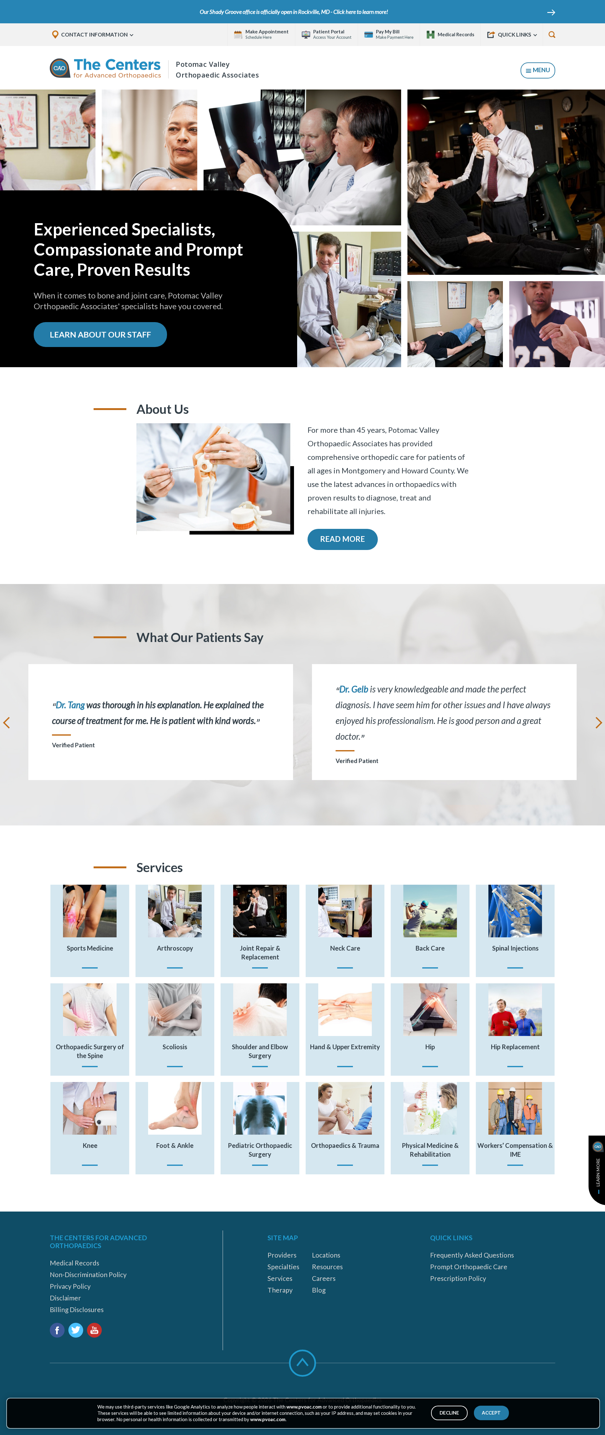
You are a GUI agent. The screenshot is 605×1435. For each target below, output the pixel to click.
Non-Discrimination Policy (88, 1274)
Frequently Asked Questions (472, 1255)
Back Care (430, 948)
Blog (319, 1290)
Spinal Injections (515, 948)
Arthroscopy (175, 948)
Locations (326, 1255)
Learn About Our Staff (100, 334)
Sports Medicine (90, 948)
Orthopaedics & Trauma (345, 1145)
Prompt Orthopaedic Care (468, 1266)
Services (280, 1278)
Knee (90, 1145)
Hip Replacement (515, 1046)
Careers (324, 1278)
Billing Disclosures (77, 1309)
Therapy (280, 1290)
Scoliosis (175, 1046)
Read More (342, 538)
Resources (327, 1266)
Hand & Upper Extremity (345, 1046)
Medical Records (74, 1263)
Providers (282, 1255)
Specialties (283, 1266)
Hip (430, 1046)
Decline (449, 1412)
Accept (491, 1412)
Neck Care (345, 948)
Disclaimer (65, 1298)
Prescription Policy (458, 1278)
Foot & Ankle (174, 1145)
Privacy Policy (70, 1286)
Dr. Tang (70, 704)
